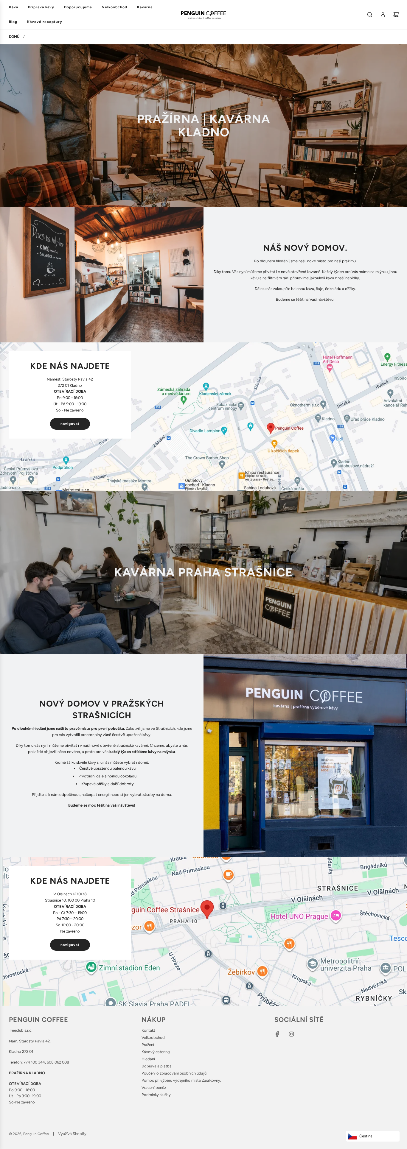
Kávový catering (156, 1052)
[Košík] (396, 14)
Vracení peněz (154, 1087)
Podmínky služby (156, 1094)
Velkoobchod (153, 1037)
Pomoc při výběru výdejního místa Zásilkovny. (181, 1080)
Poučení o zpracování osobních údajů (174, 1073)
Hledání (148, 1059)
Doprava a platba (157, 1066)
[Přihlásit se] (382, 14)
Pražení (148, 1044)
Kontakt (148, 1030)
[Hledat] (369, 14)
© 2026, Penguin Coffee (29, 1134)
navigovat (70, 424)
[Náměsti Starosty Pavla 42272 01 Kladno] (203, 416)
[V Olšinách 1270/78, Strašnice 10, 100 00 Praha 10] (203, 931)
